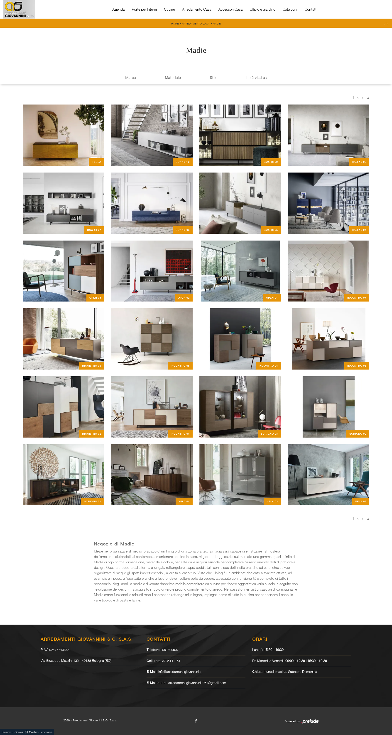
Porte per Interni (144, 9)
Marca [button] (130, 77)
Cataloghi (290, 9)
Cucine (169, 9)
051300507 (170, 649)
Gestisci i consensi (40, 732)
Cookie (19, 732)
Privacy (6, 732)
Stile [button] (213, 77)
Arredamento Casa (196, 9)
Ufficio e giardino (262, 9)
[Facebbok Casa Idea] (196, 721)
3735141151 (171, 661)
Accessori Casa (230, 9)
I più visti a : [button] (256, 77)
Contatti (311, 9)
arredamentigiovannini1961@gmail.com (197, 683)
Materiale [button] (173, 77)
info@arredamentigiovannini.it (179, 671)
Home (175, 23)
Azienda (118, 9)
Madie (217, 23)
